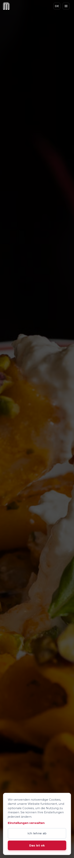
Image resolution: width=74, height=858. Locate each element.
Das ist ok (37, 845)
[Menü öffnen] (66, 6)
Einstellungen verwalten (26, 823)
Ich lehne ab (37, 833)
